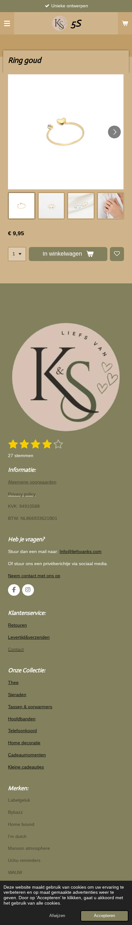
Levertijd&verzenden (29, 637)
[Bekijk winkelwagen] (125, 23)
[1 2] (17, 254)
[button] (21, 205)
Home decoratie (24, 742)
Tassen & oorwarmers (30, 706)
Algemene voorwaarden (32, 481)
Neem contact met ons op (34, 575)
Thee (13, 682)
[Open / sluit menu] (7, 23)
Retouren (17, 625)
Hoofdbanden (22, 718)
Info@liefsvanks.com (81, 551)
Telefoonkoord (22, 730)
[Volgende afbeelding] (114, 132)
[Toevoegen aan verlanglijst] (117, 254)
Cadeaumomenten (27, 754)
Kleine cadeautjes (26, 766)
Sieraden (17, 694)
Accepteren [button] (104, 916)
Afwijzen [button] (57, 916)
